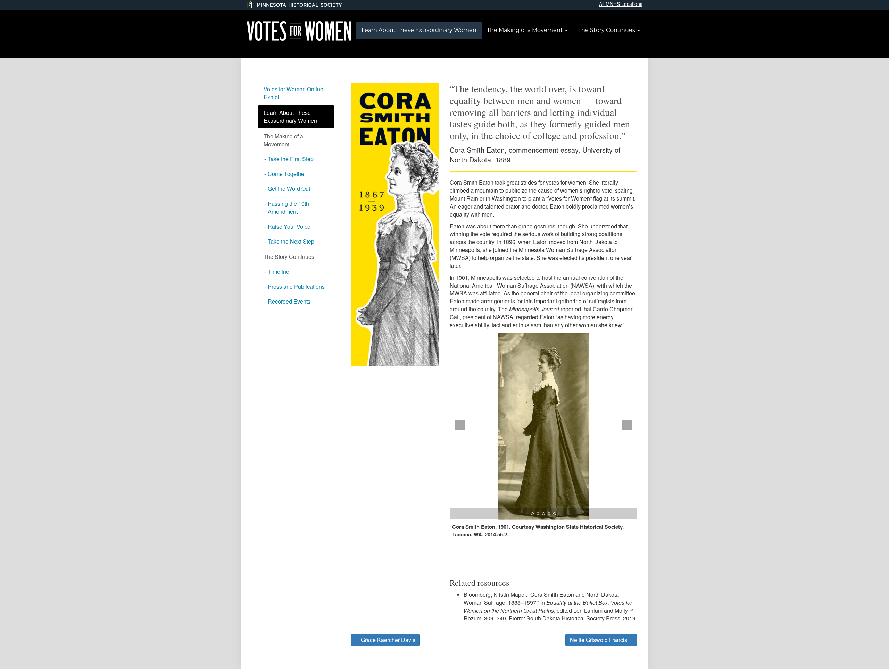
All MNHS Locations (620, 3)
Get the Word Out (289, 189)
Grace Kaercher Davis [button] (387, 640)
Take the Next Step (291, 241)
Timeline (278, 272)
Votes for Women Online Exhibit (293, 93)
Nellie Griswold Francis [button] (599, 640)
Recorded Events (289, 301)
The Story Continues (607, 30)
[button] (458, 451)
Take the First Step (291, 159)
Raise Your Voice (289, 226)
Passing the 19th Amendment (288, 207)
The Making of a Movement (525, 30)
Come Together (287, 174)
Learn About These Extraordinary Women (419, 30)
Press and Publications (296, 286)
